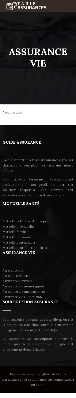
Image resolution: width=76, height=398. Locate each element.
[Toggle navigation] (65, 6)
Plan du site (38, 395)
